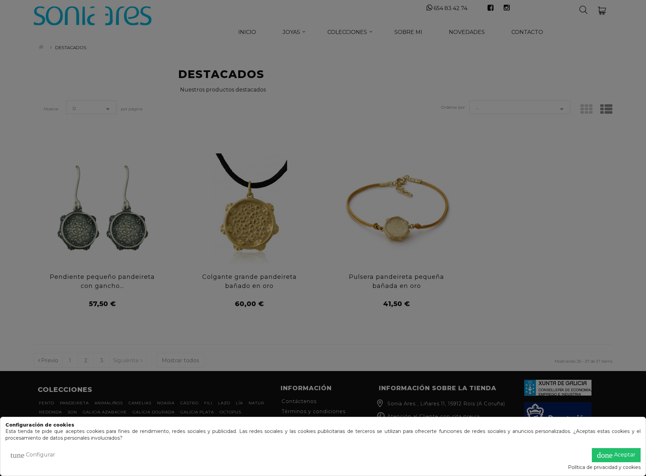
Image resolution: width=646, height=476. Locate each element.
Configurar (32, 455)
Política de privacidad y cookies (604, 467)
